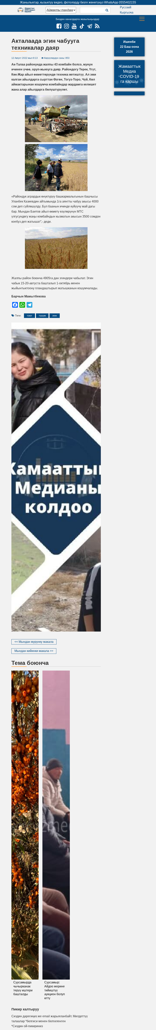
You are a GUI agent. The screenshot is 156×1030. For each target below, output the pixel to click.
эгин (54, 315)
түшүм (42, 315)
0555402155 (127, 2)
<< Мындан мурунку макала (33, 641)
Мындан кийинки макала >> (33, 650)
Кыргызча (126, 12)
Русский (125, 7)
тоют (29, 315)
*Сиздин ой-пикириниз (27, 1026)
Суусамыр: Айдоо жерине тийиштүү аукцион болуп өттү (54, 990)
